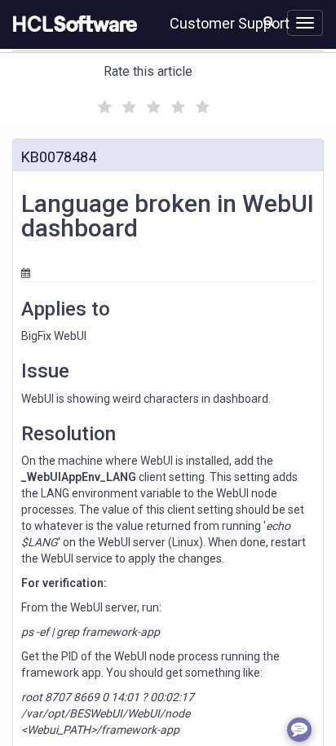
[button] (268, 21)
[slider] (151, 105)
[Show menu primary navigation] (305, 23)
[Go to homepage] (72, 24)
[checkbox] (103, 103)
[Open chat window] (299, 729)
